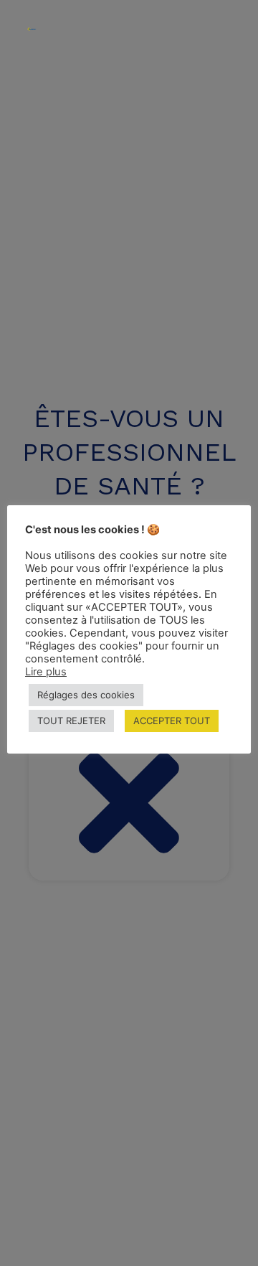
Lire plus (46, 671)
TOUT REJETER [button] (71, 720)
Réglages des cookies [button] (86, 694)
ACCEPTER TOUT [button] (171, 720)
